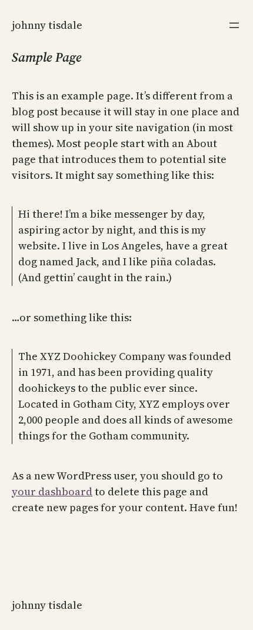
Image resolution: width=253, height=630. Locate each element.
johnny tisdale (47, 25)
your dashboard (52, 491)
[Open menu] (234, 25)
